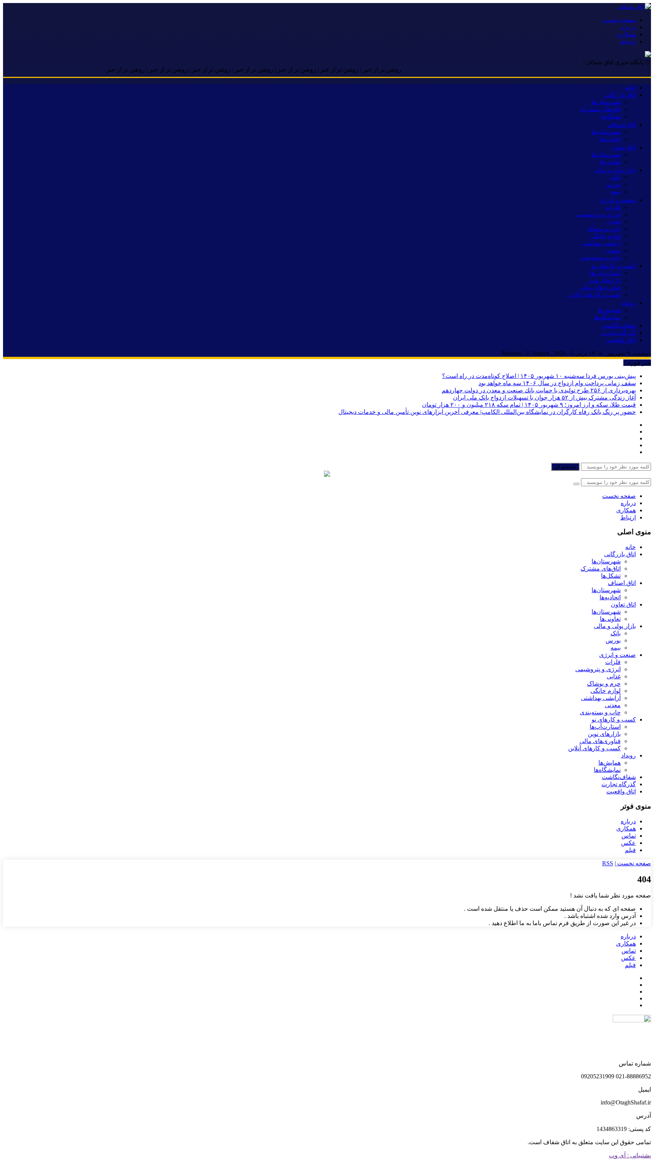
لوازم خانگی (605, 236)
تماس (628, 835)
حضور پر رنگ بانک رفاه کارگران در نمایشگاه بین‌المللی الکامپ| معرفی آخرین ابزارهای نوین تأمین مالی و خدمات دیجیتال (487, 412)
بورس (613, 184)
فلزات (613, 207)
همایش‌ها (609, 310)
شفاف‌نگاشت (619, 325)
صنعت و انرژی (617, 200)
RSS (607, 863)
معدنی (613, 250)
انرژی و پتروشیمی (598, 214)
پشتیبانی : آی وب (630, 1155)
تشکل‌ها (611, 116)
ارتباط (628, 41)
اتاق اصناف (622, 124)
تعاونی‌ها (610, 162)
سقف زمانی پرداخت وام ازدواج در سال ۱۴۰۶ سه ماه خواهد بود (557, 383)
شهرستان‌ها (606, 102)
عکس (628, 843)
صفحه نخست (619, 20)
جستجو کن (565, 467)
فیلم (630, 850)
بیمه (615, 191)
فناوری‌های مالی (600, 287)
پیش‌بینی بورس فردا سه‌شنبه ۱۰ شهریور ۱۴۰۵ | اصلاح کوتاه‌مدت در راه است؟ (539, 376)
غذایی (614, 221)
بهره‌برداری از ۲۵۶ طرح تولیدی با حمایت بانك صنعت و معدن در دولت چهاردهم (539, 390)
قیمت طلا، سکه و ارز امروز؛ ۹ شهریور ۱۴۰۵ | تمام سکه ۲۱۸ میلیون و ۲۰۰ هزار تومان (529, 404)
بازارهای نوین (604, 280)
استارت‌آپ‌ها (605, 273)
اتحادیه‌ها (610, 139)
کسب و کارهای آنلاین (594, 294)
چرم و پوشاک (604, 229)
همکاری (626, 34)
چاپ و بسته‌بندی (600, 257)
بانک (615, 177)
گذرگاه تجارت (618, 333)
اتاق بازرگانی (620, 95)
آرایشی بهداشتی (601, 243)
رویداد (628, 303)
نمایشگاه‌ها (607, 317)
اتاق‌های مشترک (601, 109)
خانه (630, 87)
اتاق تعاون (623, 147)
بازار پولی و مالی (615, 170)
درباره (628, 27)
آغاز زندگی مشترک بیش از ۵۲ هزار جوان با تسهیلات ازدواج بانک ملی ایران (544, 397)
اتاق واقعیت (621, 340)
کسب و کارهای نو (614, 266)
